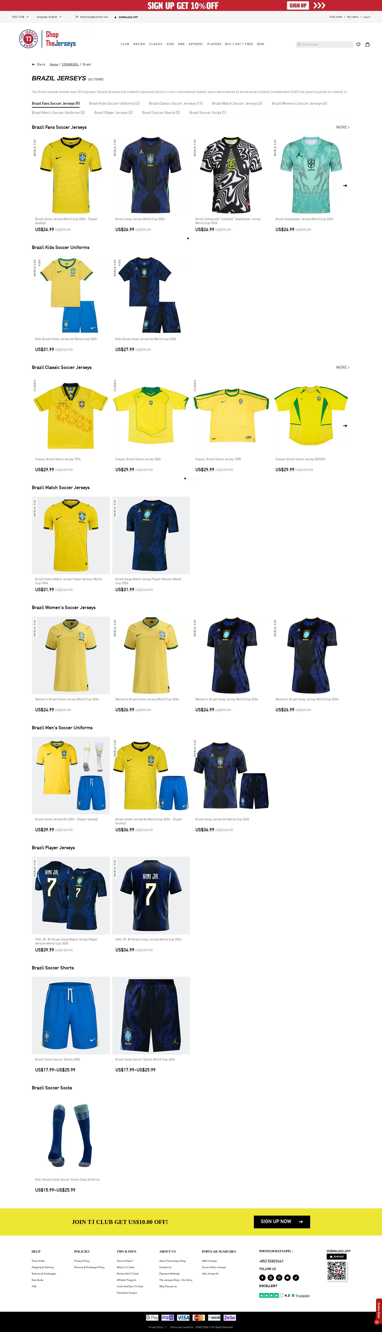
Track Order (335, 17)
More (343, 128)
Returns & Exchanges (44, 1274)
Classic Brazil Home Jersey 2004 (138, 459)
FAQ (34, 1286)
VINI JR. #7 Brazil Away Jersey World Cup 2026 (148, 939)
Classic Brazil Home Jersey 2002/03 (300, 459)
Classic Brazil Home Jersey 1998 (218, 459)
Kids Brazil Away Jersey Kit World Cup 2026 (145, 339)
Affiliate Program (126, 1280)
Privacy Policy (82, 1261)
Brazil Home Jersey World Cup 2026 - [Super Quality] (66, 221)
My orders (353, 17)
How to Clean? (125, 1261)
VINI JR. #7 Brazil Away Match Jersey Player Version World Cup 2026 (66, 941)
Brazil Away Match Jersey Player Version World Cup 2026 (148, 581)
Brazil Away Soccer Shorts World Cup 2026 (145, 1059)
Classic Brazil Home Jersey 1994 (58, 459)
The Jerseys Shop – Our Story (175, 1280)
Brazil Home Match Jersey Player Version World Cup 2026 (68, 581)
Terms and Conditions (182, 1327)
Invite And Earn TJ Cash (130, 1286)
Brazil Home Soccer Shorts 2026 (57, 1059)
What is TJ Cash (125, 1267)
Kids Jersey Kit (210, 1274)
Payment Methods (169, 1274)
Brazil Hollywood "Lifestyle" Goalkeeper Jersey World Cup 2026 (228, 221)
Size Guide (37, 1280)
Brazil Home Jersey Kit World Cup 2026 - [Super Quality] (148, 821)
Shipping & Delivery (43, 1267)
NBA (181, 44)
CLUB (125, 44)
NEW (260, 44)
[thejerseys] (50, 39)
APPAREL (196, 44)
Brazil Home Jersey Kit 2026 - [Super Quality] (66, 819)
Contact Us (165, 1267)
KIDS (170, 44)
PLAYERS (214, 44)
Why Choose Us (168, 1286)
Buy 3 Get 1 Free (239, 44)
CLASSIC (156, 44)
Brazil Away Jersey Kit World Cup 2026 (222, 819)
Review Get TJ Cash (128, 1274)
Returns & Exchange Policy (89, 1267)
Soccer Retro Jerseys (214, 1267)
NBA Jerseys (209, 1261)
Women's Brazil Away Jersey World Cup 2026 (226, 699)
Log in (366, 17)
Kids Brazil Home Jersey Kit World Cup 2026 (66, 339)
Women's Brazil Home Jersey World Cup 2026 (67, 699)
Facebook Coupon (127, 1293)
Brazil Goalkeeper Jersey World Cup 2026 (304, 219)
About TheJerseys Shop (172, 1261)
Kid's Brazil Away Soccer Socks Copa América (67, 1179)
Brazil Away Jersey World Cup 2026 (140, 219)
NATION (139, 44)
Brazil (87, 64)
